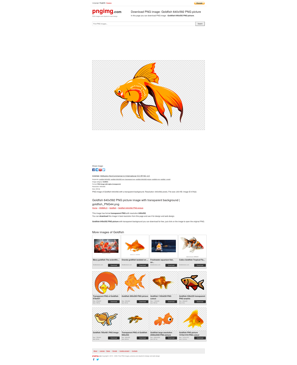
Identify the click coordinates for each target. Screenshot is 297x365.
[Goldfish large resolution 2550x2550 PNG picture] (164, 319)
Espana (109, 3)
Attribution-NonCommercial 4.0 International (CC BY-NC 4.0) (125, 176)
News (108, 351)
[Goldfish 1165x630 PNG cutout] (163, 283)
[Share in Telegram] (97, 169)
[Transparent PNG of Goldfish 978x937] (106, 283)
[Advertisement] (148, 44)
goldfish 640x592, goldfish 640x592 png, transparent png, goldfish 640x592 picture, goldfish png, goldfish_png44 (134, 179)
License (102, 351)
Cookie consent (124, 351)
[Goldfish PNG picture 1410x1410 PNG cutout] (192, 319)
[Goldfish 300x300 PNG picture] (135, 283)
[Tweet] (103, 169)
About (95, 351)
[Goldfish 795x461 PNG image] (106, 319)
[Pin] (100, 169)
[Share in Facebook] (93, 169)
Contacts (134, 351)
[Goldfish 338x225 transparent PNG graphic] (192, 283)
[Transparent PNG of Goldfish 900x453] (135, 319)
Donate (114, 351)
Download (114, 265)
